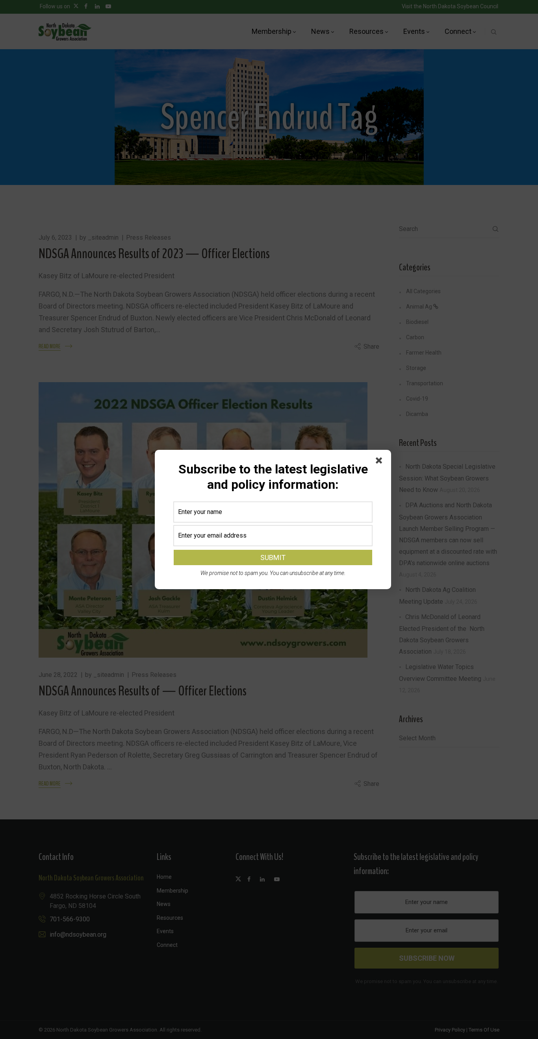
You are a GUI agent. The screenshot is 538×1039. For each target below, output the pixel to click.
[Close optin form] (380, 462)
